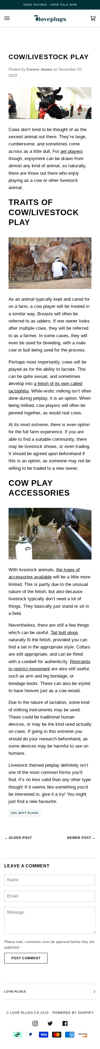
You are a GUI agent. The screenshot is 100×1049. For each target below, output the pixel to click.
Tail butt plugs (64, 632)
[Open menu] (12, 18)
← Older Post (18, 838)
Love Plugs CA (24, 1013)
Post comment (26, 958)
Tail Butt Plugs (24, 812)
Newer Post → (81, 838)
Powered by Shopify (73, 1013)
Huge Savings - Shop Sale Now (50, 4)
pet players (72, 151)
